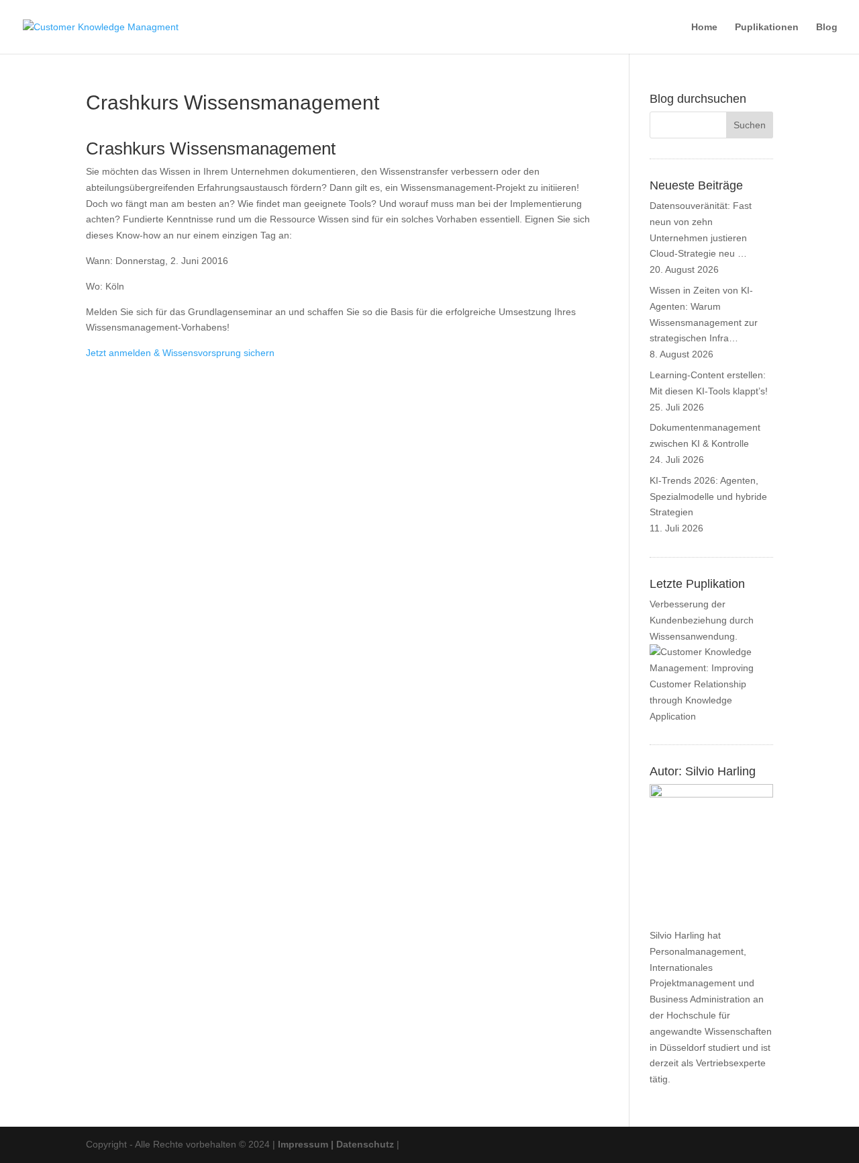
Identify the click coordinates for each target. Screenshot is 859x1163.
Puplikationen (767, 27)
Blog (827, 27)
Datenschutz (365, 1144)
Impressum (303, 1144)
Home (704, 27)
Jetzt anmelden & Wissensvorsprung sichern (180, 352)
